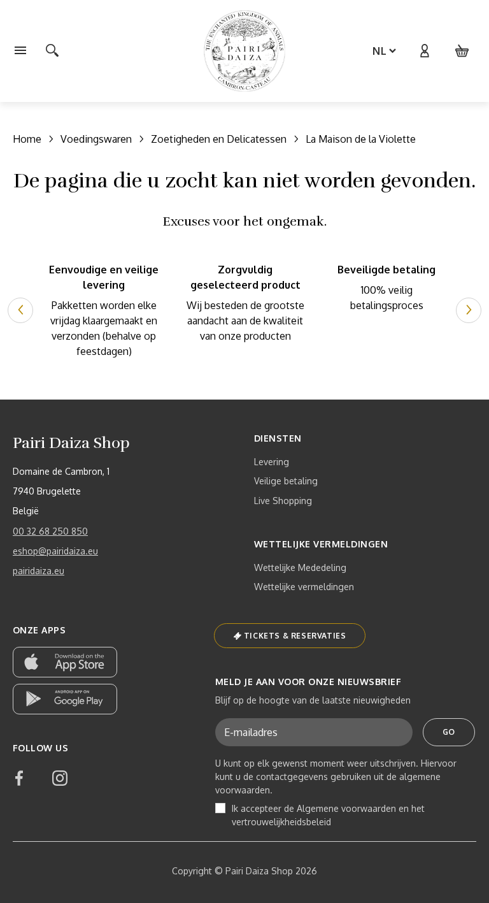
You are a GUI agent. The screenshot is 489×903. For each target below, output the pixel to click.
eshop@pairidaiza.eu (55, 550)
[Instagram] (60, 778)
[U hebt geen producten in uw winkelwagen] (462, 51)
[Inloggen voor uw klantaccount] (424, 51)
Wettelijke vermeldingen (304, 586)
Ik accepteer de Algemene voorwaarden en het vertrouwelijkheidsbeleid (328, 815)
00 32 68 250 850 (50, 531)
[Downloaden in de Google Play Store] (65, 699)
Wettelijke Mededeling (300, 567)
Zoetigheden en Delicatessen (219, 139)
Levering (271, 461)
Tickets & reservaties (295, 635)
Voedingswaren (96, 139)
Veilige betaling (286, 480)
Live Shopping (283, 500)
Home (27, 139)
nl (379, 51)
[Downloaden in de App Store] (65, 662)
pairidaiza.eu (38, 570)
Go (449, 732)
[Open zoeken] (52, 51)
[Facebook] (19, 778)
